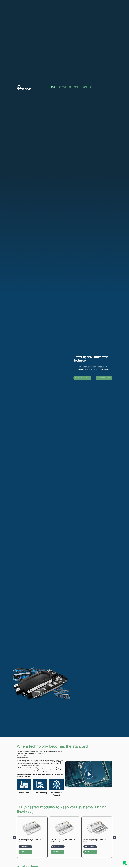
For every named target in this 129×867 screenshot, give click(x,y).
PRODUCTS (73, 87)
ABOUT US (62, 87)
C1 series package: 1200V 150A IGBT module (63, 841)
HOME (53, 87)
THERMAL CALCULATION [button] (82, 378)
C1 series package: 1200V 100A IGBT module (30, 841)
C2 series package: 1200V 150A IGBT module (95, 841)
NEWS (85, 87)
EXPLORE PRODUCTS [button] (103, 378)
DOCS (92, 87)
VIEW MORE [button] (23, 851)
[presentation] (14, 837)
